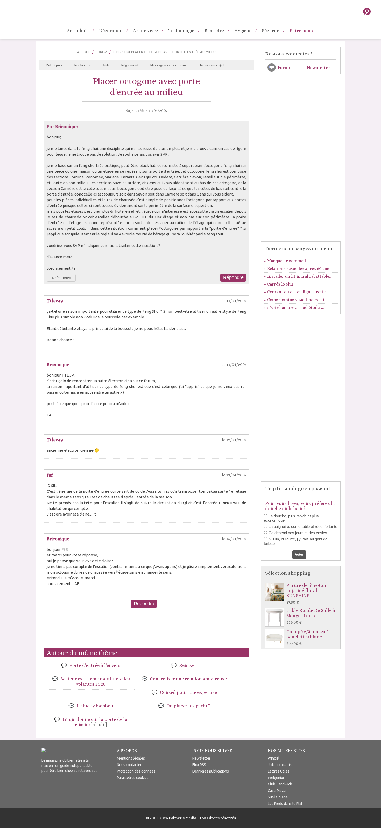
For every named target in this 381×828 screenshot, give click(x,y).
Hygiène (242, 30)
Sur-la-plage (278, 797)
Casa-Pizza (277, 791)
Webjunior (276, 778)
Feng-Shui (121, 52)
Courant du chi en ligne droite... (297, 291)
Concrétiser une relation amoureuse (188, 678)
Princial (273, 758)
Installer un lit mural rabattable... (299, 276)
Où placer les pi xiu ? (188, 705)
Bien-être (214, 30)
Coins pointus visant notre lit (296, 299)
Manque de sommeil (286, 260)
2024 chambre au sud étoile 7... (295, 307)
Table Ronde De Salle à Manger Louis (310, 616)
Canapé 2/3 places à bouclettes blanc (307, 637)
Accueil (83, 52)
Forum (101, 52)
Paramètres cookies (133, 778)
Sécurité (270, 30)
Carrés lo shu (280, 284)
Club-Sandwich (280, 784)
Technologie (181, 30)
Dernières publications (210, 771)
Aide (106, 65)
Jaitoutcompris (280, 765)
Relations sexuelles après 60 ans (298, 268)
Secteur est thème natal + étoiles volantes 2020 (95, 681)
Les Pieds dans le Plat (285, 804)
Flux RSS (199, 765)
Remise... (188, 665)
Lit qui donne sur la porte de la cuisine (95, 722)
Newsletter (318, 67)
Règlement (130, 65)
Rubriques (54, 65)
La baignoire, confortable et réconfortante (303, 526)
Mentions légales (131, 758)
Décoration (111, 30)
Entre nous (301, 30)
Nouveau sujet (212, 65)
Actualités (78, 30)
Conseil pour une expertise (188, 692)
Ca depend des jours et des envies (298, 533)
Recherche (82, 65)
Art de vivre (145, 30)
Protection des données (136, 771)
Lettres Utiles (279, 771)
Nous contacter (129, 765)
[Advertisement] (146, 630)
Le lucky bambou (95, 705)
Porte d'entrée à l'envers (95, 665)
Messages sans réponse (169, 65)
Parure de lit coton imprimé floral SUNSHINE (306, 594)
